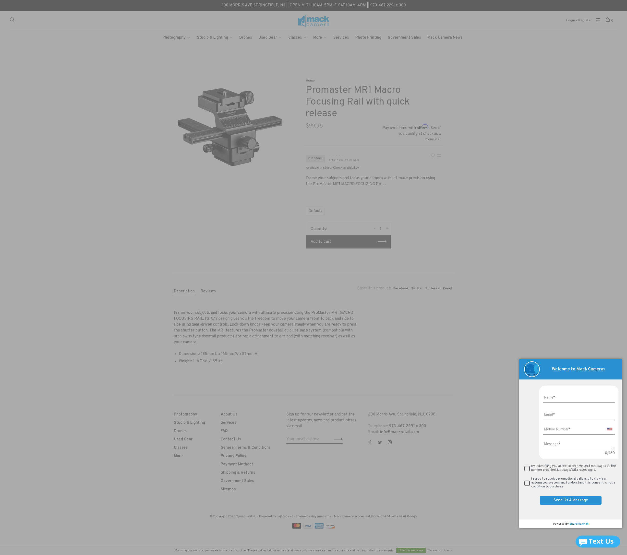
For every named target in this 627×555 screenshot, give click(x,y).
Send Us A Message (571, 500)
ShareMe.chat (579, 524)
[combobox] (610, 429)
